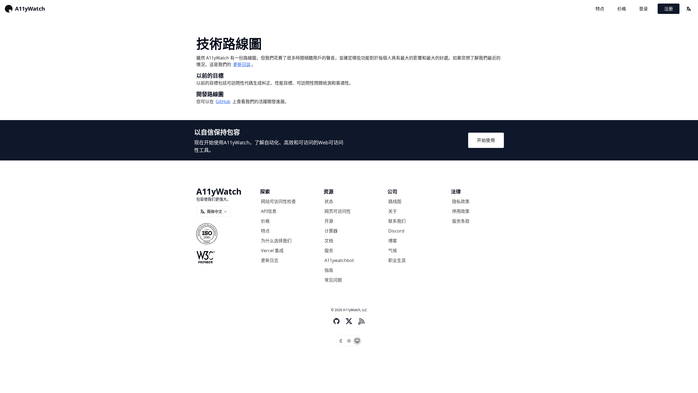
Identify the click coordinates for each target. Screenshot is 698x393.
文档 (328, 241)
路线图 (394, 201)
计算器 (331, 231)
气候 (392, 251)
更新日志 (269, 260)
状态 (328, 201)
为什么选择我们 (276, 241)
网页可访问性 (337, 211)
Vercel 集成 (272, 251)
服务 (328, 251)
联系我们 (397, 221)
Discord (396, 231)
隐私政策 (461, 201)
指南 (328, 270)
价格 (621, 9)
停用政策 (461, 211)
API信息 (268, 211)
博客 (392, 241)
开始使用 (486, 140)
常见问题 (333, 280)
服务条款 (461, 221)
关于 (392, 211)
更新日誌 (242, 64)
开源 (328, 221)
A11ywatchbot (339, 260)
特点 (599, 9)
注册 (668, 9)
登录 (643, 9)
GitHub (223, 102)
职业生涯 (397, 260)
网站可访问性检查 (278, 201)
